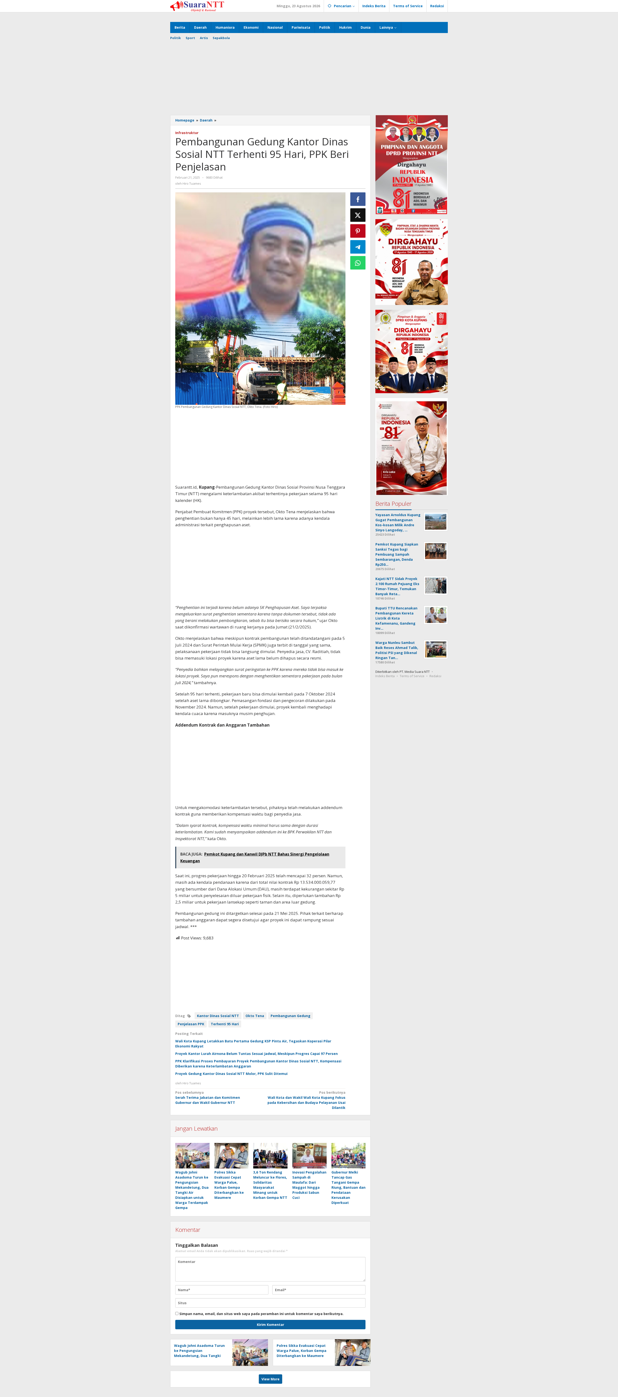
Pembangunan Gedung (290, 1015)
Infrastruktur (186, 132)
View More (270, 1379)
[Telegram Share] (358, 247)
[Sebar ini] (358, 199)
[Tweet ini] (358, 215)
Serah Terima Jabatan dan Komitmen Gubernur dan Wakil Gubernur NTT (207, 1097)
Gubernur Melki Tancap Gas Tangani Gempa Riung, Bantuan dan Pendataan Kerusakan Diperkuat (348, 1187)
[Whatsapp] (358, 263)
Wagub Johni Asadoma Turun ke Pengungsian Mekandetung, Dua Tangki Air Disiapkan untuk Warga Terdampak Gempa (199, 1355)
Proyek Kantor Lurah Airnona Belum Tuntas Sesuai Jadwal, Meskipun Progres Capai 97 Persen (256, 1053)
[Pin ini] (358, 231)
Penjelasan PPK (191, 1024)
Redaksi (435, 676)
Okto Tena (255, 1015)
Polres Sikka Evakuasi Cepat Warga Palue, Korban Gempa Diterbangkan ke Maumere (301, 1350)
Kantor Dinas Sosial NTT (218, 1015)
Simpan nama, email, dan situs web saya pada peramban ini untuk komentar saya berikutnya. (261, 1313)
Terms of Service (412, 676)
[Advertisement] (309, 76)
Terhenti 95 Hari (225, 1024)
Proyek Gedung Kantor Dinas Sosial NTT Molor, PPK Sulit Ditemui (231, 1073)
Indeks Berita (385, 676)
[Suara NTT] (197, 6)
